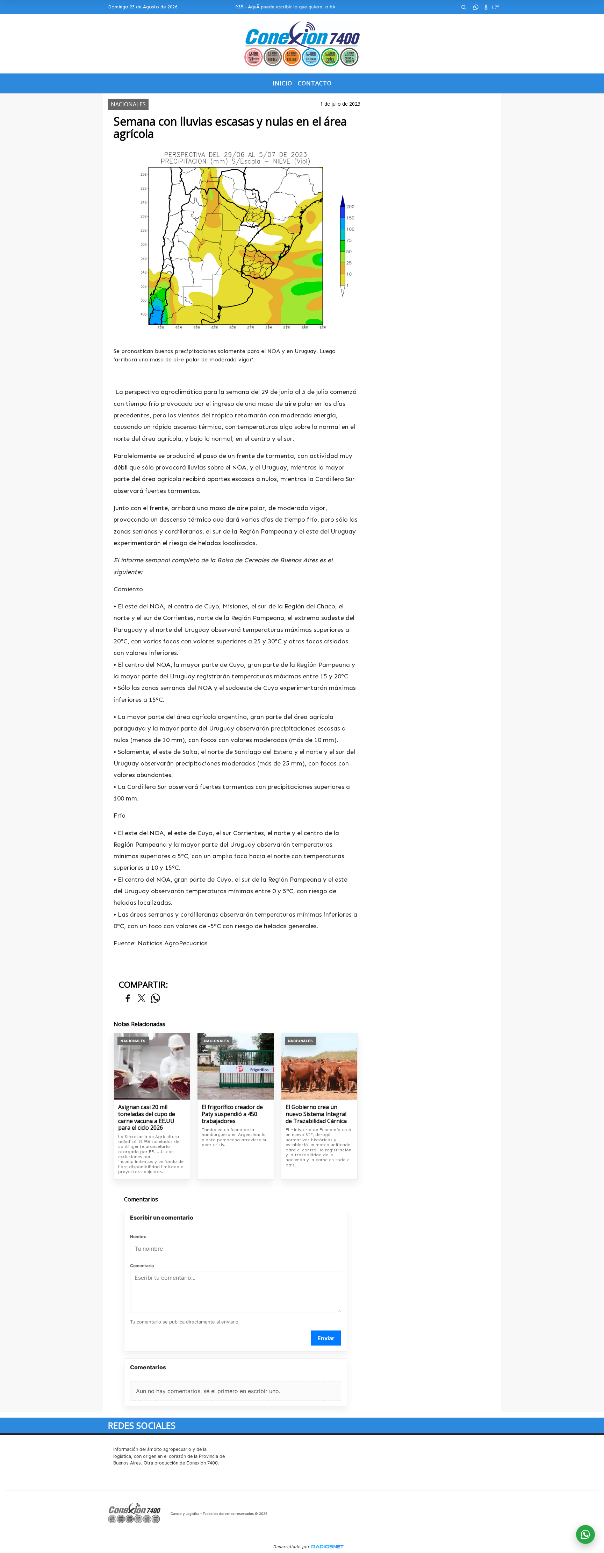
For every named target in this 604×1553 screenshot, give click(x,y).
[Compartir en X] (141, 998)
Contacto (315, 83)
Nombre (138, 1236)
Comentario (142, 1265)
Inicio (282, 83)
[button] (463, 7)
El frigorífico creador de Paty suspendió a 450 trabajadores (232, 1114)
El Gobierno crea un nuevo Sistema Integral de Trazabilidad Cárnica (316, 1114)
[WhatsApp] (476, 7)
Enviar (326, 1338)
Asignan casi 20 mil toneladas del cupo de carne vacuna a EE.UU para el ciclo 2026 (146, 1117)
